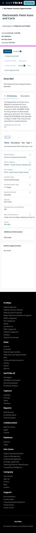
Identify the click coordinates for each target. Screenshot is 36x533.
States (6, 324)
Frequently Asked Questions (14, 502)
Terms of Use (9, 508)
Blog (5, 484)
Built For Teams (9, 427)
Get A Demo (8, 476)
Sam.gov (7, 224)
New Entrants (9, 412)
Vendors (7, 335)
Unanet (6, 432)
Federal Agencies (10, 307)
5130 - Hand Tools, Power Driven (16, 172)
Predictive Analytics (11, 386)
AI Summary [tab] (12, 96)
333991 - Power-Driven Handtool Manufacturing (18, 165)
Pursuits (7, 398)
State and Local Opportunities (15, 355)
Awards (6, 346)
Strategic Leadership (11, 462)
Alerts (6, 400)
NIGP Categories (10, 329)
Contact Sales (9, 499)
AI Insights (8, 377)
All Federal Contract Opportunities (17, 8)
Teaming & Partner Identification (16, 464)
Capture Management (12, 456)
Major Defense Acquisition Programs (18, 315)
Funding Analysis (10, 415)
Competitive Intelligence (13, 467)
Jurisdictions (8, 326)
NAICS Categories (10, 318)
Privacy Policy (9, 505)
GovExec (24, 526)
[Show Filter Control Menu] (30, 154)
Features (7, 442)
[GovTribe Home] (14, 3)
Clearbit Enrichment (11, 337)
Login (6, 445)
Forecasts (7, 349)
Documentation (10, 496)
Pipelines (7, 395)
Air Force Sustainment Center (15, 157)
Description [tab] (25, 96)
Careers (7, 487)
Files (5, 357)
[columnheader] (29, 143)
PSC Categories (9, 321)
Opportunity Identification (14, 453)
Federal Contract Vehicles (13, 310)
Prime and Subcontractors (14, 360)
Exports (6, 368)
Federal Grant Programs (13, 313)
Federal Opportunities (12, 352)
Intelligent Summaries (12, 380)
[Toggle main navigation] (3, 2)
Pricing (6, 482)
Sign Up (7, 479)
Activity (6, 363)
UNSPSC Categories (11, 332)
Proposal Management (12, 459)
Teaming (7, 403)
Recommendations (11, 383)
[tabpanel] (18, 114)
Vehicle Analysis (10, 418)
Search (6, 366)
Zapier (6, 430)
